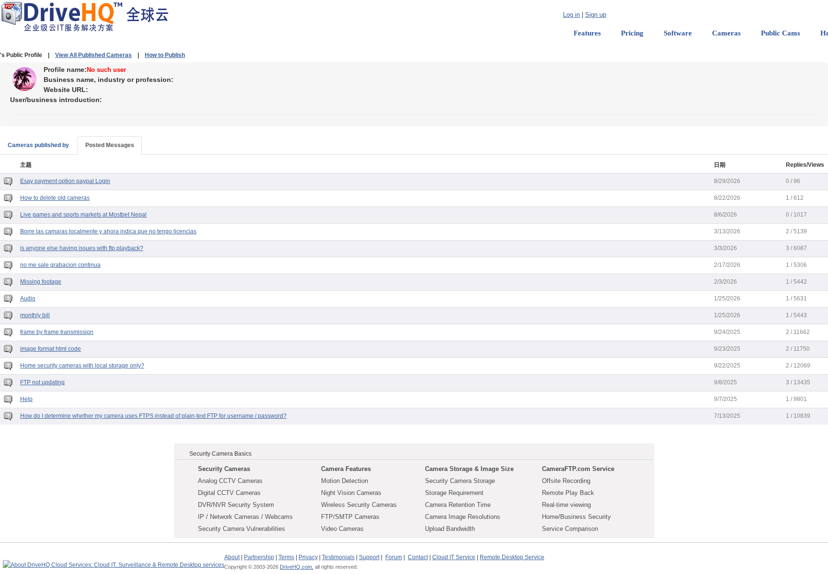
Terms (286, 557)
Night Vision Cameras (351, 492)
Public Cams (780, 33)
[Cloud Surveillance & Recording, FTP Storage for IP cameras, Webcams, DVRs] (84, 16)
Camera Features (346, 468)
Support (369, 557)
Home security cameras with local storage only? (82, 365)
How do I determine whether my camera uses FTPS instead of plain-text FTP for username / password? (153, 416)
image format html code (50, 348)
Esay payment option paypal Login (65, 181)
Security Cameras (224, 468)
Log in (571, 14)
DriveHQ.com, (296, 567)
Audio (27, 298)
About (232, 557)
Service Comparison (570, 528)
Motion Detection (344, 480)
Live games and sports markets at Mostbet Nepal (83, 214)
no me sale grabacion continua (60, 265)
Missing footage (40, 281)
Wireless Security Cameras (359, 504)
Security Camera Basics (220, 453)
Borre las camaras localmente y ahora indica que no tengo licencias (108, 231)
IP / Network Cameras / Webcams (245, 516)
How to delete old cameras (55, 198)
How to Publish (165, 55)
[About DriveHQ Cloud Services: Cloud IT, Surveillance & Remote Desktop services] (113, 560)
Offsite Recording (566, 480)
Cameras (726, 33)
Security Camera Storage (460, 480)
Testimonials (338, 557)
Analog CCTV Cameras (230, 480)
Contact (418, 557)
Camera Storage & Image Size (469, 468)
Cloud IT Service (453, 557)
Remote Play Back (568, 492)
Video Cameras (342, 528)
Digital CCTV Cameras (229, 492)
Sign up (595, 14)
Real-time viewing (566, 504)
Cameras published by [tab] (38, 145)
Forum (393, 557)
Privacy (308, 557)
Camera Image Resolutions (462, 516)
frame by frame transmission (56, 332)
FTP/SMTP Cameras (350, 516)
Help (26, 399)
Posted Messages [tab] (109, 145)
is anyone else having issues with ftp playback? (81, 248)
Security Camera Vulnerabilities (241, 528)
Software (678, 33)
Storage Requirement (454, 492)
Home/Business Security (576, 516)
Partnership (259, 557)
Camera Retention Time (458, 504)
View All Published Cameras (93, 55)
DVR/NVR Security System (236, 504)
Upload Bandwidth (450, 528)
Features (587, 33)
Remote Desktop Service (512, 557)
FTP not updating (42, 382)
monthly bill (35, 315)
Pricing (632, 33)
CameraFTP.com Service (578, 468)
